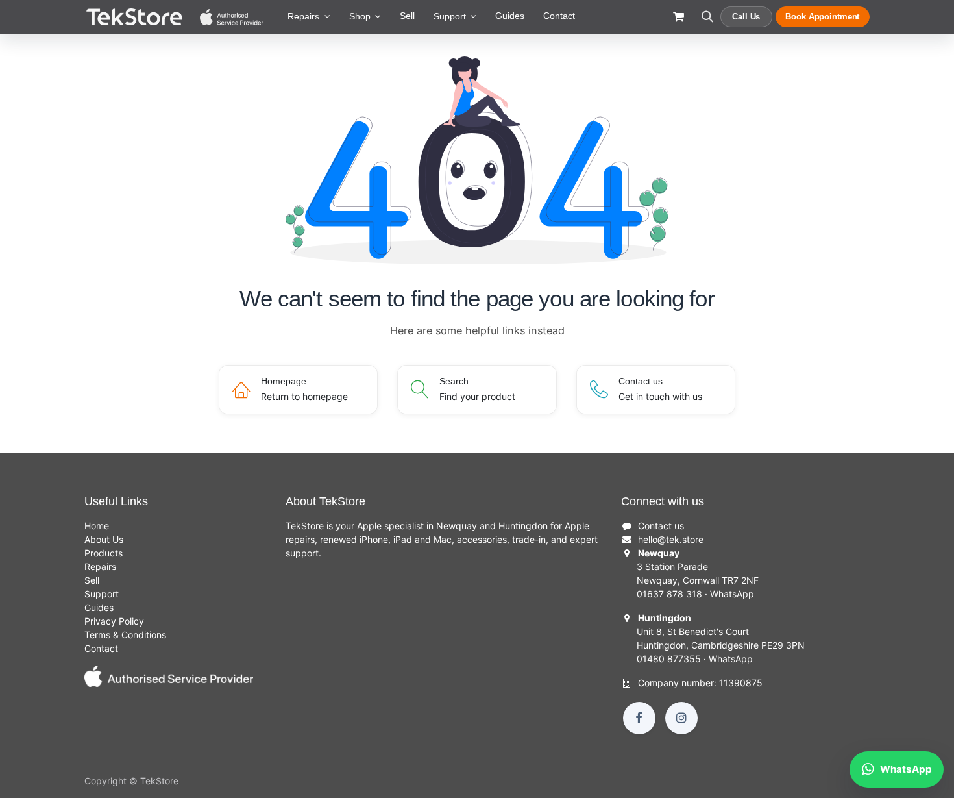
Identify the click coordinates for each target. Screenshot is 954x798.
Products (103, 552)
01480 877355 (669, 658)
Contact (101, 648)
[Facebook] (639, 718)
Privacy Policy (114, 621)
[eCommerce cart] (678, 23)
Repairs (100, 566)
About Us (103, 539)
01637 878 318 (669, 593)
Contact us (661, 525)
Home (96, 525)
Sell (91, 580)
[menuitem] (308, 17)
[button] (707, 23)
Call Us (746, 16)
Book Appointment (822, 16)
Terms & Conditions (125, 634)
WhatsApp (732, 593)
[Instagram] (681, 718)
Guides (99, 607)
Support (101, 593)
